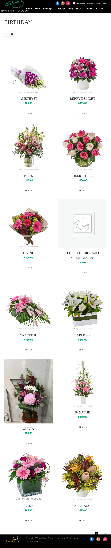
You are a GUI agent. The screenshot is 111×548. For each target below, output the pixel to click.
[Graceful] (28, 305)
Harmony (82, 335)
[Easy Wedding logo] (105, 539)
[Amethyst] (28, 69)
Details (29, 113)
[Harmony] (82, 305)
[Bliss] (28, 146)
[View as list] (12, 34)
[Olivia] (28, 391)
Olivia (28, 428)
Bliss (28, 176)
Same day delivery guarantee (90, 3)
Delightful (83, 176)
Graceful (28, 335)
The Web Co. (42, 541)
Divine (28, 253)
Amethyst (28, 98)
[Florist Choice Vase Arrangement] (82, 223)
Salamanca (82, 506)
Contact (88, 8)
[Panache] (82, 383)
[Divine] (28, 223)
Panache (82, 412)
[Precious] (28, 476)
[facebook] (92, 539)
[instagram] (98, 539)
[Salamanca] (82, 476)
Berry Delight (82, 98)
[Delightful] (82, 146)
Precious (28, 506)
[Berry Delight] (82, 69)
